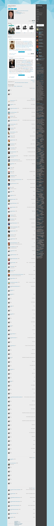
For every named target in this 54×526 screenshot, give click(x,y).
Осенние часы (38, 236)
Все (15, 82)
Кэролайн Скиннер (40, 164)
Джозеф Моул (39, 152)
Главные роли (26, 82)
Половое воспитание (18, 45)
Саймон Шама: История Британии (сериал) (15, 179)
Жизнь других (40, 28)
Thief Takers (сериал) (13, 199)
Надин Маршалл (39, 145)
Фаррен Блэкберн (38, 165)
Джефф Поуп (38, 217)
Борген (37, 182)
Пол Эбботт (42, 179)
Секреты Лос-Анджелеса (40, 55)
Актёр (21, 10)
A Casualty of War (12, 250)
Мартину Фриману (29, 65)
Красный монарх (12, 266)
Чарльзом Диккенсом (41, 81)
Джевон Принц (24, 45)
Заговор (11, 171)
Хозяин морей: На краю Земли (14, 159)
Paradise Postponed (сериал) (13, 258)
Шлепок (39, 190)
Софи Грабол (40, 187)
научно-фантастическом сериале (40, 69)
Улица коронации (39, 172)
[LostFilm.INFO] (27, 2)
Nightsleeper (11, 290)
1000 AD (11, 191)
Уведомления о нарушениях (18, 524)
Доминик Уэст (38, 139)
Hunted (11, 325)
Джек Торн (43, 164)
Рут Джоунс (39, 204)
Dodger (28, 43)
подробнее (38, 100)
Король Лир (11, 270)
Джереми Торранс (40, 237)
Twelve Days (11, 369)
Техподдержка (16, 521)
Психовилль (38, 244)
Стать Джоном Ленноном (13, 112)
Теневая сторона (39, 155)
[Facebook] (31, 77)
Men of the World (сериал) (13, 203)
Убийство (22, 71)
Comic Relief (11, 517)
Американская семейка (41, 188)
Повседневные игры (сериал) (14, 282)
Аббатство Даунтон (25, 68)
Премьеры (38, 16)
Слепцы (11, 167)
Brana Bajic (17, 12)
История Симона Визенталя (13, 242)
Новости (38, 9)
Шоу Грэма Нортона (40, 198)
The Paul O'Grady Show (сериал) (14, 509)
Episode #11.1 (12, 104)
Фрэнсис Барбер (21, 47)
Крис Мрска (39, 192)
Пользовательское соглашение (18, 523)
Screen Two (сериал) (12, 262)
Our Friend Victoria (12, 345)
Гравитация (40, 52)
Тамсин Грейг (42, 205)
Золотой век (11, 116)
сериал (14, 54)
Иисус (11, 187)
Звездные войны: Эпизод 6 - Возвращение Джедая (41, 32)
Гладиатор (40, 36)
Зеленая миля (40, 42)
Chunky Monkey (12, 163)
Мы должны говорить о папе (40, 234)
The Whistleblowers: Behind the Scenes (15, 497)
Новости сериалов (14, 53)
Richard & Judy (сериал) (13, 513)
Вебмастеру (16, 522)
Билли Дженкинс (42, 74)
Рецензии (38, 11)
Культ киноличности (39, 14)
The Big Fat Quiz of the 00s (13, 108)
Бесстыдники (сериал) (13, 155)
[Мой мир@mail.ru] (33, 77)
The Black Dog (12, 195)
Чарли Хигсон (11, 50)
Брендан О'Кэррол (38, 208)
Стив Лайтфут (40, 220)
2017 (20, 13)
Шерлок (40, 113)
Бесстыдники (38, 74)
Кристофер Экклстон (26, 41)
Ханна (30, 46)
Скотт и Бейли (38, 168)
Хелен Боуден (42, 192)
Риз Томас (27, 47)
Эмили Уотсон (29, 62)
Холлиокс (19, 46)
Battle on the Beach (12, 333)
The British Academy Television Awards (15, 501)
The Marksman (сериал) (13, 254)
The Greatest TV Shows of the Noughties (15, 489)
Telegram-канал (40, 25)
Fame (11, 357)
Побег (24, 47)
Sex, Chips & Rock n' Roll (13, 183)
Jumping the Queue (12, 238)
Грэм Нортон (38, 197)
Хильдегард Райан (29, 50)
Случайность (38, 146)
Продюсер (23, 10)
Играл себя (26, 10)
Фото (37, 21)
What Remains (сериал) (13, 337)
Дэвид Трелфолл (30, 44)
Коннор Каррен (23, 46)
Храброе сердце (41, 39)
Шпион (37, 210)
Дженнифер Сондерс (39, 201)
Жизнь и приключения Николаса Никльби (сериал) (16, 274)
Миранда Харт (38, 159)
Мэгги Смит (38, 129)
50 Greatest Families (12, 493)
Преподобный (38, 213)
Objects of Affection (12, 278)
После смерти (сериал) (13, 151)
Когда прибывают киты (13, 246)
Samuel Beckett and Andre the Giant (14, 286)
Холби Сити (38, 175)
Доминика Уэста (24, 62)
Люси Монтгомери (38, 79)
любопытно (12, 77)
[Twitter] (32, 77)
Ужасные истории (28, 45)
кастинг (11, 54)
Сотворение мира (12, 175)
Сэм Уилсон (27, 46)
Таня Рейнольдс (41, 75)
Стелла (38, 205)
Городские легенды (12, 100)
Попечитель (24, 60)
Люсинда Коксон (40, 221)
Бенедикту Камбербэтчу (23, 65)
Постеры (38, 19)
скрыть (34, 22)
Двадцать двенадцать (39, 203)
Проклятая (38, 75)
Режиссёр (19, 10)
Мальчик (38, 223)
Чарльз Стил (41, 224)
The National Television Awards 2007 (14, 505)
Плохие (38, 166)
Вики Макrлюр (42, 148)
